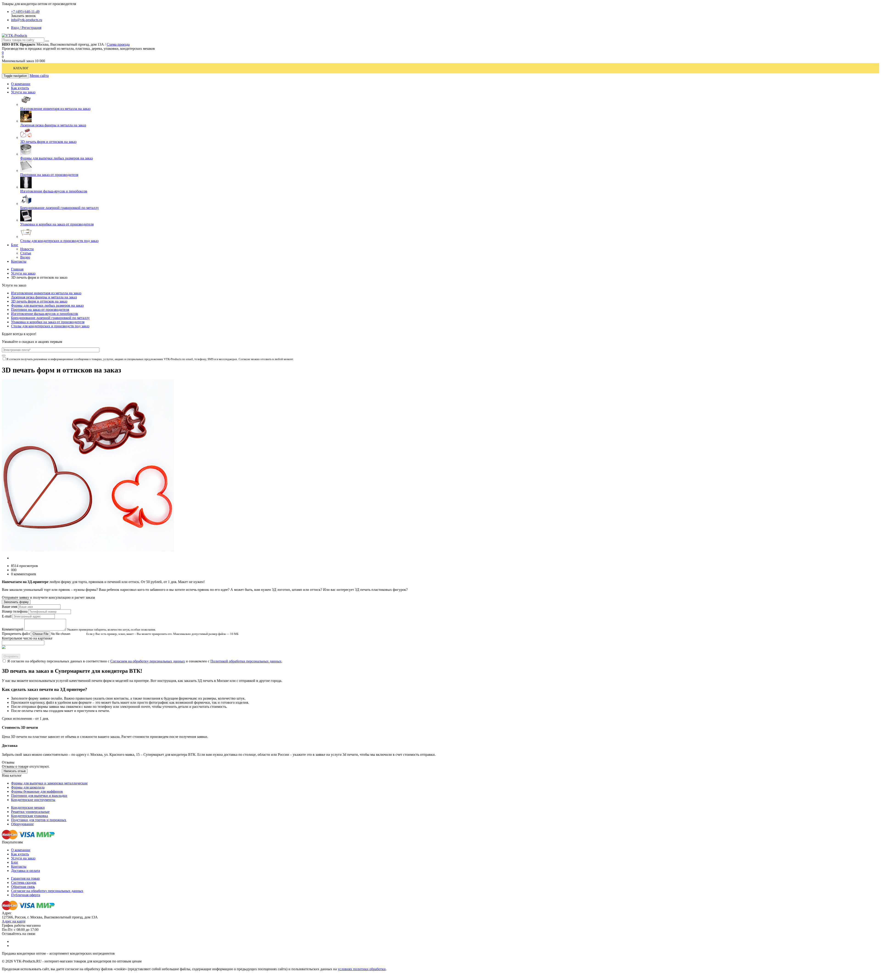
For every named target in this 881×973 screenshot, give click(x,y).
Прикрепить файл (16, 634)
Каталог (21, 68)
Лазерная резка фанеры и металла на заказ (53, 125)
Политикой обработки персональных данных (246, 661)
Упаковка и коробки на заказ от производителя (57, 224)
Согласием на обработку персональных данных (147, 661)
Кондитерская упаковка (29, 816)
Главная (17, 269)
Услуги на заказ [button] (23, 92)
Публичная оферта (25, 895)
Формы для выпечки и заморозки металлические (49, 783)
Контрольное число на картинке (27, 638)
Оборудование (22, 824)
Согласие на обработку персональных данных (47, 891)
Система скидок (23, 882)
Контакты (18, 866)
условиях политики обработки (362, 969)
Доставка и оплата (25, 871)
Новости (27, 249)
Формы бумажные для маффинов (37, 791)
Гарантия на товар (25, 878)
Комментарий (12, 629)
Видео (25, 257)
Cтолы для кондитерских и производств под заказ (59, 241)
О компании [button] (20, 84)
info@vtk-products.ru (26, 20)
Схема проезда (118, 44)
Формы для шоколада (28, 787)
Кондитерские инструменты (33, 800)
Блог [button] (14, 245)
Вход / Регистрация (26, 28)
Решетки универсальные (30, 812)
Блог (14, 862)
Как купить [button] (20, 88)
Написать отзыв (15, 771)
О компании (20, 850)
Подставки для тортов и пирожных (38, 820)
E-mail (6, 616)
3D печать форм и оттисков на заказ (48, 142)
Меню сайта (39, 76)
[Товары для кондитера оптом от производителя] (14, 35)
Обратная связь (23, 887)
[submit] (4, 355)
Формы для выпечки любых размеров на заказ (56, 158)
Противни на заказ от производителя (49, 175)
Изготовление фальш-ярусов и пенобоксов (53, 191)
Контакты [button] (18, 261)
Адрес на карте (13, 921)
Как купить (20, 854)
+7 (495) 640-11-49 (25, 12)
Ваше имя (9, 607)
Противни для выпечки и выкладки (39, 796)
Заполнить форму (16, 602)
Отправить (11, 656)
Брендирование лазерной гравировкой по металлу (59, 208)
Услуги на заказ (23, 273)
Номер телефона (15, 611)
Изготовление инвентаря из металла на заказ (55, 109)
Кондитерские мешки (28, 807)
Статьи (25, 253)
